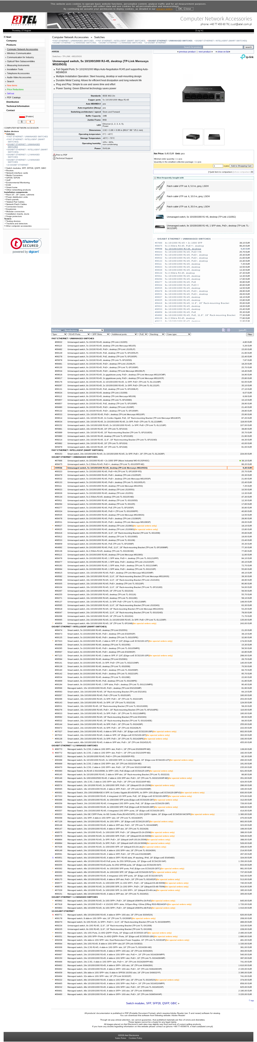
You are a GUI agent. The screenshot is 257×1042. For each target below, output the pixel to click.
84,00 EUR (247, 721)
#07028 (58, 847)
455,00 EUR (246, 742)
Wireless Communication (19, 53)
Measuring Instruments (18, 65)
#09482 (58, 349)
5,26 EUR (247, 346)
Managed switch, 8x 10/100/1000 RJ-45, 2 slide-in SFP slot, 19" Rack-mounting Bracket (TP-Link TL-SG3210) (118, 774)
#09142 (58, 673)
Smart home (11, 187)
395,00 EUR (246, 890)
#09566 (58, 688)
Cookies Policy (135, 1038)
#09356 (58, 803)
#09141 (58, 663)
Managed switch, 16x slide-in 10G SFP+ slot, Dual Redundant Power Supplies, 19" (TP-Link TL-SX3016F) (116, 940)
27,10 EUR (247, 389)
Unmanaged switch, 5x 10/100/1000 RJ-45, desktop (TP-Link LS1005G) (100, 489)
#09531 (58, 522)
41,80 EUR (247, 681)
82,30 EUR (247, 756)
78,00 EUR (247, 612)
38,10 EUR (246, 461)
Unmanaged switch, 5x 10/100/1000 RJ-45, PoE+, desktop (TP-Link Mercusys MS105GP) (109, 479)
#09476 (58, 558)
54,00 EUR (247, 587)
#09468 (58, 782)
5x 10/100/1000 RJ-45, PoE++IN (183, 252)
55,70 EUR (247, 594)
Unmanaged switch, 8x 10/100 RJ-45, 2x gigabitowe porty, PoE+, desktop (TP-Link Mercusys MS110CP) (115, 378)
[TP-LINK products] (247, 58)
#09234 (58, 925)
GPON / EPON (13, 178)
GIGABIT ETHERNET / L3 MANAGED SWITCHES (120, 43)
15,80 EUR (247, 529)
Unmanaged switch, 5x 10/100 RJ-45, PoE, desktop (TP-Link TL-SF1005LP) (102, 353)
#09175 (58, 879)
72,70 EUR (247, 565)
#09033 (58, 713)
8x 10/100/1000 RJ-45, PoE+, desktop (186, 291)
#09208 (58, 940)
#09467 (58, 954)
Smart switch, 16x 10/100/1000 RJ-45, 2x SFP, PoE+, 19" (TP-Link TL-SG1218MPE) (106, 713)
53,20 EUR (247, 609)
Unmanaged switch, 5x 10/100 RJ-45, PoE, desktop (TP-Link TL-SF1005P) (102, 356)
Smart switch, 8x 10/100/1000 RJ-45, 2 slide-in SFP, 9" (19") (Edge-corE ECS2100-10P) (108, 655)
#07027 (58, 731)
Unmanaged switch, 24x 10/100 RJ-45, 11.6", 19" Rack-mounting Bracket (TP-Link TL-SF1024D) (112, 440)
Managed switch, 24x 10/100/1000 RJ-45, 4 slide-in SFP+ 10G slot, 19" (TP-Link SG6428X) (110, 965)
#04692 (58, 547)
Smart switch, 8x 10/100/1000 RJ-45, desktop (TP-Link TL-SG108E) (98, 677)
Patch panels (12, 199)
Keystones (11, 209)
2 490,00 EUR (245, 933)
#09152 (58, 425)
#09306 (58, 947)
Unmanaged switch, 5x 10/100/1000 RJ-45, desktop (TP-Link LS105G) (201, 217)
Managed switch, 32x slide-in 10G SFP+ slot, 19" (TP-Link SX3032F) (99, 976)
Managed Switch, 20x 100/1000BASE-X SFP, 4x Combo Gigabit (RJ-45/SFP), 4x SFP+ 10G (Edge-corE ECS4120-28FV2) (124, 792)
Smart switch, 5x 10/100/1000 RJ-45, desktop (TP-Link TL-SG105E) (98, 645)
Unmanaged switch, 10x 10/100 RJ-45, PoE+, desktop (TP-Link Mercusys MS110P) (106, 414)
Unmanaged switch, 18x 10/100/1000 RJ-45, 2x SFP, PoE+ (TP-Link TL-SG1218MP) (106, 602)
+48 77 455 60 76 (219, 24)
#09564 (58, 944)
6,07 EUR (247, 393)
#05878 (58, 360)
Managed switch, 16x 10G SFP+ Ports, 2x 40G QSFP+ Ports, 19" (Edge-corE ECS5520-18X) (110, 936)
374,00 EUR (246, 980)
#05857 (58, 400)
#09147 (58, 829)
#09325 (58, 756)
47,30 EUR (247, 497)
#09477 (58, 562)
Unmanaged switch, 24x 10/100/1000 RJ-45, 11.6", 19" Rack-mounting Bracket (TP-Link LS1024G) (113, 605)
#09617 (58, 378)
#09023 (58, 489)
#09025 (58, 529)
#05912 (58, 536)
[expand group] (223, 331)
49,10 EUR (247, 573)
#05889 (58, 432)
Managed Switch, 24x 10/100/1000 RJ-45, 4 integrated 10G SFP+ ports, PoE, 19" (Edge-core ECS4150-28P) (118, 803)
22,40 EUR (247, 356)
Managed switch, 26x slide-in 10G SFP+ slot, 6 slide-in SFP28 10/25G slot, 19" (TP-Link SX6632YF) (113, 972)
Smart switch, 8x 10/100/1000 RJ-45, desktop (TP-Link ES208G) (97, 659)
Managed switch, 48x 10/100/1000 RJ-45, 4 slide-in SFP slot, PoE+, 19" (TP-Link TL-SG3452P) (111, 879)
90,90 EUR (247, 583)
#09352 (58, 933)
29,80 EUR (247, 411)
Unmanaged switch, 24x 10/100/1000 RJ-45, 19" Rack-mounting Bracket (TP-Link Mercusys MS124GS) (115, 609)
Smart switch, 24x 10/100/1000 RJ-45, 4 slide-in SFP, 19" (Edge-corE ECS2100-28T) (106, 735)
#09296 (58, 699)
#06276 (58, 710)
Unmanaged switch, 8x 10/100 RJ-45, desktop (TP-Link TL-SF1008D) (99, 400)
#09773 (58, 749)
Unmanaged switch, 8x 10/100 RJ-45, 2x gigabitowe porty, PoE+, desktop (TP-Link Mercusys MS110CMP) (116, 375)
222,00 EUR (246, 728)
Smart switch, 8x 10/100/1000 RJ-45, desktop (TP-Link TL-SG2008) (98, 666)
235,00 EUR (246, 767)
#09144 (58, 724)
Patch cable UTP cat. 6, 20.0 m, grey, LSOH (188, 206)
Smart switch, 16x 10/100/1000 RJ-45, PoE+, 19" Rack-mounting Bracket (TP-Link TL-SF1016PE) (112, 710)
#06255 (58, 594)
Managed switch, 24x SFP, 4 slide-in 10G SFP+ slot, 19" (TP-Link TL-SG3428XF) (105, 818)
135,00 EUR (246, 620)
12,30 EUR (247, 500)
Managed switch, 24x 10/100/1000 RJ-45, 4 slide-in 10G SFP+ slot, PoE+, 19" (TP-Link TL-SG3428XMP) (116, 958)
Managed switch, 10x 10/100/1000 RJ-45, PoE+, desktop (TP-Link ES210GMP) (104, 688)
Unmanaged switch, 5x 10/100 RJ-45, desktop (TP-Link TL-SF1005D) (99, 360)
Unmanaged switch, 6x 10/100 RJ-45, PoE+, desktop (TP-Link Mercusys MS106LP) (106, 371)
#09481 (58, 364)
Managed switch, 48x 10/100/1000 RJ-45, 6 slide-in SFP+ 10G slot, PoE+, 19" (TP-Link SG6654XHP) (114, 994)
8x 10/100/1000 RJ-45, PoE (180, 312)
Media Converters (14, 175)
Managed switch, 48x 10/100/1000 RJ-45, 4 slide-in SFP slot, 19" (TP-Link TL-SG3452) (107, 894)
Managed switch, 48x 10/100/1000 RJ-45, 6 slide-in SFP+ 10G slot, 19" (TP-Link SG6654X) (110, 991)
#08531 (58, 706)
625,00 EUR (246, 987)
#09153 (58, 454)
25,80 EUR (247, 378)
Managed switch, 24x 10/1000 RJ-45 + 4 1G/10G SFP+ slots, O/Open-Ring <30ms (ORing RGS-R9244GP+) (117, 904)
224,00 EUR (246, 454)
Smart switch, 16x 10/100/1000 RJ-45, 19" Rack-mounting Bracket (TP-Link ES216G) (106, 692)
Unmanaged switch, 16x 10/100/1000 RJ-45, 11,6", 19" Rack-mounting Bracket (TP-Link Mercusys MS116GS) (118, 576)
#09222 (58, 980)
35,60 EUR (247, 533)
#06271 (58, 598)
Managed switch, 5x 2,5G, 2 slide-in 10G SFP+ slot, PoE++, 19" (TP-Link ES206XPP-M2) (108, 749)
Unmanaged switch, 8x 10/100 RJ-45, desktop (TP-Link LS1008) (97, 393)
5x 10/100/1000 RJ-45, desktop (183, 249)
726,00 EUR (246, 803)
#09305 (58, 583)
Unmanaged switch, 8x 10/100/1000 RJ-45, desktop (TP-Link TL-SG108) (101, 540)
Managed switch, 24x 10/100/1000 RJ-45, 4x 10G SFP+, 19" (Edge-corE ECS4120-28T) (108, 821)
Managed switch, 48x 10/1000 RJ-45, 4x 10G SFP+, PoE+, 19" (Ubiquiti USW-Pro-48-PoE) (109, 908)
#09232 (58, 987)
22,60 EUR (247, 677)
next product (205, 51)
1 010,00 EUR (245, 908)
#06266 (58, 616)
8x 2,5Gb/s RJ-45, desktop (180, 318)
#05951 (58, 858)
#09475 (58, 464)
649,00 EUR (246, 807)
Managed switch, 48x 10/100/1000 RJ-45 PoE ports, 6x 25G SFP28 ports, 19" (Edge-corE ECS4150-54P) (116, 861)
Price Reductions (15, 89)
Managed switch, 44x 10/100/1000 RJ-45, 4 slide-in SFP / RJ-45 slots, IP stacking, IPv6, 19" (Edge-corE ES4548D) (120, 858)
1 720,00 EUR (245, 904)
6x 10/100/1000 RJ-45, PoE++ (182, 285)
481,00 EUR (246, 940)
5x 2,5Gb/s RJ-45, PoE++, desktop (184, 246)
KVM (8, 185)
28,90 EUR (247, 403)
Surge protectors (14, 216)
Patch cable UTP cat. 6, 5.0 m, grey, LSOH (188, 186)
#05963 (58, 908)
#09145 (58, 774)
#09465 (58, 983)
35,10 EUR (247, 385)
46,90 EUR (247, 580)
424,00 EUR (246, 782)
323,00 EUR (246, 825)
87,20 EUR (247, 418)
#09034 (58, 422)
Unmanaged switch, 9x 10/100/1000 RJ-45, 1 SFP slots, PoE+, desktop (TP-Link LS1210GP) (110, 562)
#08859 (58, 544)
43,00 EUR (247, 443)
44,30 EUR (247, 440)
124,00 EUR (246, 702)
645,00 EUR (246, 901)
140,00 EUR (246, 663)
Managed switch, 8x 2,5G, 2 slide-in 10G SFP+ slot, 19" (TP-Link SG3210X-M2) (104, 764)
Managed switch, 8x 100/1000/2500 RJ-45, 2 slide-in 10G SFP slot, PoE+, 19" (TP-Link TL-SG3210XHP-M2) (117, 778)
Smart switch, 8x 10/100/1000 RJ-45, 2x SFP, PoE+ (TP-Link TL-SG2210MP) (103, 663)
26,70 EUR (247, 659)
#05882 (58, 443)
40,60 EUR (247, 511)
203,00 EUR (246, 699)
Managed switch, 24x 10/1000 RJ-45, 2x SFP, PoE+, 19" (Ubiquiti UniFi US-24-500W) (107, 843)
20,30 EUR (247, 475)
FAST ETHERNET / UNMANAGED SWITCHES (73, 41)
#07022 (58, 735)
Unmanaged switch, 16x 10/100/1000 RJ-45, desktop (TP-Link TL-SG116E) (102, 598)
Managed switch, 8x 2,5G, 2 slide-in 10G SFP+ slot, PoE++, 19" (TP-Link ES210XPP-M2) (108, 753)
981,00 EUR (246, 868)
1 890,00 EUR (245, 936)
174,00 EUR (246, 641)
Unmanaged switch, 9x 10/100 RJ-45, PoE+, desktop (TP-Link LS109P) (100, 407)
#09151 (58, 894)
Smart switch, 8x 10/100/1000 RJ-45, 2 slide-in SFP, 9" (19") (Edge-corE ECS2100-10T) (108, 641)
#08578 (58, 886)
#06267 (58, 591)
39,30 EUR (247, 576)
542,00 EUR (246, 876)
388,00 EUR (246, 832)
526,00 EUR (246, 836)
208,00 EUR (246, 847)
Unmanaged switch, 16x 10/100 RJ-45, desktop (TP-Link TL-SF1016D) (100, 436)
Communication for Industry (20, 57)
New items (12, 85)
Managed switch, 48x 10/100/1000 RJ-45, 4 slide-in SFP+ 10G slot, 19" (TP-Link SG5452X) (110, 915)
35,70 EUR (247, 432)
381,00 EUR (246, 947)
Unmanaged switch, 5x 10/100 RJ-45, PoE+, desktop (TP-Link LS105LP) (101, 349)
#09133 (58, 482)
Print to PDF (61, 155)
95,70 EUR (247, 673)
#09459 (58, 972)
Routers (9, 170)
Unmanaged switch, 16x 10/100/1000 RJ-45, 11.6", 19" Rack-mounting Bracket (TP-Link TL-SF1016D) (114, 587)
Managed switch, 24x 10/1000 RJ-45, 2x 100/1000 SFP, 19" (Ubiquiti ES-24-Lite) (105, 847)
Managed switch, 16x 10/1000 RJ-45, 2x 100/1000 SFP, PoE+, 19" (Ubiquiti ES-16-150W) (109, 785)
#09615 (58, 573)
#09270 (58, 922)
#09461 (58, 991)
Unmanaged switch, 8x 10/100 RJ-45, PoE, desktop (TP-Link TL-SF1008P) (102, 403)
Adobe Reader (178, 1015)
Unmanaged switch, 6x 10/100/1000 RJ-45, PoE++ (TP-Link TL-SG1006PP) (102, 511)
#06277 (58, 508)
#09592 (58, 717)
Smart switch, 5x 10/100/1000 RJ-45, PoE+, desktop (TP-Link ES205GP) (101, 634)
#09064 (58, 569)
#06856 (58, 623)
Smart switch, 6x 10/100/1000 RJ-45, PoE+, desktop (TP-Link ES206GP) (101, 652)
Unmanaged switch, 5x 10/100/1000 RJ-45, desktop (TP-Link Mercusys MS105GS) (107, 468)
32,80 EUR (247, 637)
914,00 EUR (246, 886)
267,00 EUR (246, 854)
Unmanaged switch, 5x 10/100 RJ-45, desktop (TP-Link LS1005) (97, 342)
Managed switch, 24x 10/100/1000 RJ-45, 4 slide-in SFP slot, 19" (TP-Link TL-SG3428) (107, 829)
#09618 (58, 609)
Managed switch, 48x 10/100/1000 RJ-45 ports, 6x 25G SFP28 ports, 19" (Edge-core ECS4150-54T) (114, 865)
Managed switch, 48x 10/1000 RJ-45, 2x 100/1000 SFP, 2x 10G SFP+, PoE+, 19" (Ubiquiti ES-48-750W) (116, 886)
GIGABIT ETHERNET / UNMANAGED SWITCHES (170, 41)
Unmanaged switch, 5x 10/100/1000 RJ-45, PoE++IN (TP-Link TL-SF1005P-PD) (104, 471)
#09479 (58, 475)
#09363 (58, 872)
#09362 (58, 868)
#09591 (58, 854)
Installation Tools (15, 69)
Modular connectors (15, 211)
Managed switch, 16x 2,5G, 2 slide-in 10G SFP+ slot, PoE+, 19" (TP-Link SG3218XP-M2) (108, 782)
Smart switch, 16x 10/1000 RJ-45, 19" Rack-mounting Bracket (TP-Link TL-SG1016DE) (107, 706)
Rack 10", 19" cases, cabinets (20, 194)
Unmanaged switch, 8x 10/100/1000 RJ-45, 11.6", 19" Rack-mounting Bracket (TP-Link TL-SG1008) (113, 533)
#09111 (58, 486)
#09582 (58, 576)
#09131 (58, 389)
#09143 (58, 702)
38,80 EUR (247, 429)
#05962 (58, 901)
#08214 (58, 440)
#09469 (58, 764)
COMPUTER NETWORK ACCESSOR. (21, 128)
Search (10, 81)
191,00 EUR (246, 764)
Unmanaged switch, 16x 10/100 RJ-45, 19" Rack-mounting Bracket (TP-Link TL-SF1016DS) (109, 432)
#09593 (58, 692)
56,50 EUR (247, 591)
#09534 (58, 371)
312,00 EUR (246, 800)
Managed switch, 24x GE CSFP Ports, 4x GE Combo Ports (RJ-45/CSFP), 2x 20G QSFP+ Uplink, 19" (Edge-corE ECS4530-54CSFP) (129, 814)
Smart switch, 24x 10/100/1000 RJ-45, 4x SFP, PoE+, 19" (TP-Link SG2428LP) (104, 728)
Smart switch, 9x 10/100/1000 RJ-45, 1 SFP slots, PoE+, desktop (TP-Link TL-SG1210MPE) (110, 684)
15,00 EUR (247, 349)
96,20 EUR (247, 464)
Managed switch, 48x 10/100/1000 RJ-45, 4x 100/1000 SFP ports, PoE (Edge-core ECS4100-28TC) (114, 868)
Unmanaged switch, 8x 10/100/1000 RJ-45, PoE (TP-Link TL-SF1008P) (100, 544)
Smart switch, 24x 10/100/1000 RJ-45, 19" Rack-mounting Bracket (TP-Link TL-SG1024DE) (109, 721)
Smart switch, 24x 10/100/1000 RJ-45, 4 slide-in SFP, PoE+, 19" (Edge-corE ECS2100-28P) (110, 731)
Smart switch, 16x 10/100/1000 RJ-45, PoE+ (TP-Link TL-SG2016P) (99, 695)
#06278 (58, 356)
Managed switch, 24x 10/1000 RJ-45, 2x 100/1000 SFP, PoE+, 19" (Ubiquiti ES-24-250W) (109, 832)
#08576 (58, 836)
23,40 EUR (247, 540)
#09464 (58, 976)
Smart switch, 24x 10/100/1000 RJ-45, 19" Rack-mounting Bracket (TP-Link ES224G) (106, 717)
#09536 (58, 468)
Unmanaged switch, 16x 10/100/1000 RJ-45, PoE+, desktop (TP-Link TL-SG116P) (105, 583)
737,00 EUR (246, 872)
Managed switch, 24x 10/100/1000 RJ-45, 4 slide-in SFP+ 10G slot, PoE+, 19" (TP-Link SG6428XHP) (114, 969)
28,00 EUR (247, 522)
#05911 (58, 500)
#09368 (58, 760)
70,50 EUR (247, 666)
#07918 (58, 904)
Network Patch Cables (16, 204)
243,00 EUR (246, 623)
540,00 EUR (246, 954)
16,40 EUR (247, 371)
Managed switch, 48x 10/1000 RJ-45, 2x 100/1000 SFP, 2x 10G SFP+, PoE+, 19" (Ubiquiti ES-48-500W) (116, 883)
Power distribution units (17, 197)
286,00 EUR (246, 785)
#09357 (58, 811)
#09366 (58, 800)
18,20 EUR (247, 364)
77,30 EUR (247, 547)
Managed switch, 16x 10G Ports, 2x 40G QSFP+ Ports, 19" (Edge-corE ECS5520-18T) (107, 933)
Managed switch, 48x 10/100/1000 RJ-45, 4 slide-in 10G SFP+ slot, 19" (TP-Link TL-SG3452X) (111, 980)
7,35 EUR (247, 486)
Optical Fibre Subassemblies (21, 61)
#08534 (58, 677)
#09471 (58, 742)
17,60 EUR (247, 504)
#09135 (58, 637)
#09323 (58, 471)
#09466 (58, 962)
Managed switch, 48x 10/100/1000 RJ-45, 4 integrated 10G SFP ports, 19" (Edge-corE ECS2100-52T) (115, 876)
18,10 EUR (247, 526)
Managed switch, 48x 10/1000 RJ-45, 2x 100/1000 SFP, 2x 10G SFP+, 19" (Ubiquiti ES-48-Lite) (111, 890)
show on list (223, 51)
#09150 (58, 958)
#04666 (58, 645)
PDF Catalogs (14, 97)
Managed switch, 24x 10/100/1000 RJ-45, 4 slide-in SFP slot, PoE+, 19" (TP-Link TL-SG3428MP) (112, 825)
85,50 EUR (247, 717)
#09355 (58, 865)
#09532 (58, 479)
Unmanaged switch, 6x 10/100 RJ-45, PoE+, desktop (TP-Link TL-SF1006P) (102, 367)
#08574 (58, 785)
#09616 (58, 375)
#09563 (58, 951)
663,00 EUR (246, 821)
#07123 (58, 655)
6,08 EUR (247, 396)
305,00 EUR (246, 894)
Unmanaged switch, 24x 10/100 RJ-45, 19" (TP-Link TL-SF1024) (97, 443)
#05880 (58, 436)
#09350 (58, 876)
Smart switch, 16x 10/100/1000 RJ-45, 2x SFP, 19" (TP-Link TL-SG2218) (101, 702)
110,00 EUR (246, 710)
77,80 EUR (247, 551)
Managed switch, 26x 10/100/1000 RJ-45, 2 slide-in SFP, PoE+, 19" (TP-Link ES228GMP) (109, 854)
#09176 (58, 382)
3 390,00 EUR (245, 972)
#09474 (58, 630)
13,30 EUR (247, 493)
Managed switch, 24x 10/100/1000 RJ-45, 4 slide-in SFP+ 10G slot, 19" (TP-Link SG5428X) (110, 951)
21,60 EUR (247, 479)
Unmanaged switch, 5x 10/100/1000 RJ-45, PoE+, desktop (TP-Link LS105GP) (104, 475)
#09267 (58, 695)
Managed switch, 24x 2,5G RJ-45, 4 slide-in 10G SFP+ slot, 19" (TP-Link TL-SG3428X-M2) (109, 947)
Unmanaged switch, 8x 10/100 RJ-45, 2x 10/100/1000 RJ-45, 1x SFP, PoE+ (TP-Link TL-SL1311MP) (114, 382)
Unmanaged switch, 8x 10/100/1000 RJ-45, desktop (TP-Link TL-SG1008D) (102, 536)
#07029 (58, 890)
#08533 (58, 540)
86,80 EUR (247, 774)
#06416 (58, 533)
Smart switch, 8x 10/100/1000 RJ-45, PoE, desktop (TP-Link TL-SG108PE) (102, 681)
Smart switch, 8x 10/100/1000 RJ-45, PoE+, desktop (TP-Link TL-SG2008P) (102, 670)
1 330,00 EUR (245, 944)
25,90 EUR (247, 414)
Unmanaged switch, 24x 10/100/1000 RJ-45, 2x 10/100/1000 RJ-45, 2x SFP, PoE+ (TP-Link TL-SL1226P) (116, 620)
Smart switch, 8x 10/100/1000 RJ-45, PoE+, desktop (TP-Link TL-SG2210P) (102, 673)
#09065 (58, 620)
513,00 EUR (246, 879)
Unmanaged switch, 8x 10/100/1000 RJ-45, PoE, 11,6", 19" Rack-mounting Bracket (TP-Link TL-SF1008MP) (117, 547)
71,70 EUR (247, 616)
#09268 (58, 818)
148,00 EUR (246, 602)
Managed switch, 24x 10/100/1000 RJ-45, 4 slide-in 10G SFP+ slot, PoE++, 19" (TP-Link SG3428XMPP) (116, 954)
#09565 (58, 789)
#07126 (58, 821)
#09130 (58, 367)
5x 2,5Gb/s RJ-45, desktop (180, 273)
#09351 (58, 936)
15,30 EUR (247, 645)
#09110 (58, 346)
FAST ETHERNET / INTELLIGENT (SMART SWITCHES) (121, 41)
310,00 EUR (246, 925)
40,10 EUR (247, 562)
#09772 (58, 753)
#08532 (58, 721)
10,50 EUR (247, 489)
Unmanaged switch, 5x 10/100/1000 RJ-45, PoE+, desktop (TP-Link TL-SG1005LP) (106, 482)
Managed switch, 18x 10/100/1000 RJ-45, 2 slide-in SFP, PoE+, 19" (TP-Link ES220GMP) (109, 789)
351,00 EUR (246, 778)
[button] (26, 245)
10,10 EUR (247, 400)
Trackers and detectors (17, 223)
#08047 (58, 612)
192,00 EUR (246, 739)
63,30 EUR (247, 605)
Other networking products (18, 190)
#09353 (58, 814)
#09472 (58, 728)
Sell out (10, 93)
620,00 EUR (246, 915)
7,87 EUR (247, 360)
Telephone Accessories (18, 73)
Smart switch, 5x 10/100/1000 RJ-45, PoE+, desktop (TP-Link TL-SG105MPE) (103, 648)
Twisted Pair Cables (15, 202)
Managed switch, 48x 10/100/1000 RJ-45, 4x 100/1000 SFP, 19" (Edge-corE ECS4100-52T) (110, 872)
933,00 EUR (246, 865)
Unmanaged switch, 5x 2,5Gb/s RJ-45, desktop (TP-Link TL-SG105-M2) (100, 497)
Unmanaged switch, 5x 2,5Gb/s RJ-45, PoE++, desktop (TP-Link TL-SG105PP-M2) (105, 464)
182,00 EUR (246, 753)
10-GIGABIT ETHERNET (155, 43)
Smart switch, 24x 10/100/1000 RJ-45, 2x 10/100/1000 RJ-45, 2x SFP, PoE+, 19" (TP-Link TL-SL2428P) (115, 454)
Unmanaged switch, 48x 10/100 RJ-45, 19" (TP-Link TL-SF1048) (97, 447)
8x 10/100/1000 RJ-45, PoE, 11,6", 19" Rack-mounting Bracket (200, 315)
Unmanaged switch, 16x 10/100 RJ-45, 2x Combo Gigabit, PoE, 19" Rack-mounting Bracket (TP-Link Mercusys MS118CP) (124, 418)
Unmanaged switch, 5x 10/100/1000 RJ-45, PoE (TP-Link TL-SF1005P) (100, 508)
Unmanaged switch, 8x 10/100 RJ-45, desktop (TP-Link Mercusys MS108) (101, 396)
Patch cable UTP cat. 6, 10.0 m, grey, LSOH (188, 196)
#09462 (58, 969)
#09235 (58, 929)
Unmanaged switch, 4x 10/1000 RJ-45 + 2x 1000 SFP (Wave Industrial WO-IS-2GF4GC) (108, 461)
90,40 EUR (247, 684)
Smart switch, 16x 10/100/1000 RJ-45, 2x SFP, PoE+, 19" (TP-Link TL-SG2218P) (105, 699)
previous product (187, 51)
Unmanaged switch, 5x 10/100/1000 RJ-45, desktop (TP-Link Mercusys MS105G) (105, 486)
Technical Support (64, 158)
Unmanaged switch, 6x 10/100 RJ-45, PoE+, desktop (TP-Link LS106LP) (101, 364)
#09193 (58, 565)
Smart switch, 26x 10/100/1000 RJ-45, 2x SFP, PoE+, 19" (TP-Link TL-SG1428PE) (105, 739)
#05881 (58, 429)
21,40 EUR (247, 407)
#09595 (58, 605)
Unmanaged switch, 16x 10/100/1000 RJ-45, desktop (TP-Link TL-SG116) (101, 594)
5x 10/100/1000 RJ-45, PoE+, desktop (186, 255)
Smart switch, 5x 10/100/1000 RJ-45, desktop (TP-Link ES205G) (97, 630)
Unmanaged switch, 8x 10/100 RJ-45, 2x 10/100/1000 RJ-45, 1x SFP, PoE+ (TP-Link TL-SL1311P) (113, 385)
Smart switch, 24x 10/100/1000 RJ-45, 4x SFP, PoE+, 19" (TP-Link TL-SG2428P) (105, 724)
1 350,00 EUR (245, 861)
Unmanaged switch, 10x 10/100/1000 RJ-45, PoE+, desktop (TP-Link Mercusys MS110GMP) (110, 573)
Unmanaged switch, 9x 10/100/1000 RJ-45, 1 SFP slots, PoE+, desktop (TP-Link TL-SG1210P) (111, 569)
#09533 (58, 414)
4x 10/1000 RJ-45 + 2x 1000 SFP (183, 243)
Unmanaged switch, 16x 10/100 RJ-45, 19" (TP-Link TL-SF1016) (97, 429)
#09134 (58, 497)
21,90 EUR (247, 353)
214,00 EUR (246, 850)
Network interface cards (17, 173)
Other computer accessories (19, 226)
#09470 (58, 767)
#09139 (58, 666)
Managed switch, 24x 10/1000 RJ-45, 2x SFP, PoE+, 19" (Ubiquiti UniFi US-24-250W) (107, 839)
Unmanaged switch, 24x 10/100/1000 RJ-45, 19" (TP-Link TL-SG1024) (100, 616)
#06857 (58, 403)
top (252, 1000)
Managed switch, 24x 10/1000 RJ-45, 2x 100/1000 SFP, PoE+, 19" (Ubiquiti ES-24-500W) (109, 836)
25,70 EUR (247, 367)
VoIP (8, 180)
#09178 (58, 918)
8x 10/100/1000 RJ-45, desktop (182, 288)
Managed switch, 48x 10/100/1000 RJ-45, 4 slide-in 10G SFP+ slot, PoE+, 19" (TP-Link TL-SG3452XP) (115, 987)
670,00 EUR (246, 796)
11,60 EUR (247, 555)
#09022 (58, 342)
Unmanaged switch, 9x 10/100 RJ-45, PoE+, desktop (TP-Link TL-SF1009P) (102, 411)
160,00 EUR (246, 695)
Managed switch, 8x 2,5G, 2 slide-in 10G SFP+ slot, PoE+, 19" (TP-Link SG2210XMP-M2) (109, 767)
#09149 (58, 850)
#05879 (58, 447)
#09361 (58, 792)
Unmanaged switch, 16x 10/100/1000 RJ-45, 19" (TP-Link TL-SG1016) (100, 591)
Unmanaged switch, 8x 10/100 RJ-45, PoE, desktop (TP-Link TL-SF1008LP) (102, 389)
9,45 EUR (247, 468)
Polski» (29, 116)
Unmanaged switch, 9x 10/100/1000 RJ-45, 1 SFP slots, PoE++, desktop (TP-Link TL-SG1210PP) (112, 558)
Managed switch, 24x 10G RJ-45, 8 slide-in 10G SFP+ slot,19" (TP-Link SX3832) (104, 944)
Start (8, 37)
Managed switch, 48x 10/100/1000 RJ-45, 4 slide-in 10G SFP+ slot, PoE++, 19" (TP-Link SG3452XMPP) (116, 983)
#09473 (58, 634)
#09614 (58, 418)
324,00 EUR (246, 858)
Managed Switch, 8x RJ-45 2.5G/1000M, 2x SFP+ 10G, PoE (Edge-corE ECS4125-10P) (108, 771)
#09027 (58, 526)
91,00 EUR (247, 447)
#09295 (58, 648)
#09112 (58, 396)
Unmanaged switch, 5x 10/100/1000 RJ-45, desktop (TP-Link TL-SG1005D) (102, 500)
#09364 (58, 807)
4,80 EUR (247, 342)
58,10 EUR (247, 598)
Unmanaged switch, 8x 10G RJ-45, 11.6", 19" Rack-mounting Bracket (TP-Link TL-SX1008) (109, 925)
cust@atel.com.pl (241, 24)
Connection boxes (14, 207)
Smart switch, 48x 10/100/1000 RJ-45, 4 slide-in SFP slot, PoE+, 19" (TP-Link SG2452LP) (109, 742)
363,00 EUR (246, 951)
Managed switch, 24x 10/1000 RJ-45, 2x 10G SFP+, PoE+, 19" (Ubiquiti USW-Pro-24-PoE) (109, 901)
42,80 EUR (247, 652)
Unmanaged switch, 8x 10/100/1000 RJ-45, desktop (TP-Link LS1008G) (100, 529)
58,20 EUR (247, 706)
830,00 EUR (246, 792)
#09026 (58, 493)
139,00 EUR (246, 749)
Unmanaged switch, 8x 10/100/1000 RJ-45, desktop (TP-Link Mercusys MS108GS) (105, 515)
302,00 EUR (246, 735)
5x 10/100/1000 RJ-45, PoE (180, 282)
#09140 (58, 670)
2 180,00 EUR (245, 991)
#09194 (58, 684)
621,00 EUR (246, 771)
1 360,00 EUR (245, 814)
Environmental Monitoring (18, 182)
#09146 (58, 778)
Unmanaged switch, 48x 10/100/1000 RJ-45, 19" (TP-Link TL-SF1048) (100, 623)
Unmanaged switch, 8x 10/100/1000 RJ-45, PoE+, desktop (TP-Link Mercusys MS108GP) (109, 522)
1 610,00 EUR (245, 965)
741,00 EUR (246, 962)
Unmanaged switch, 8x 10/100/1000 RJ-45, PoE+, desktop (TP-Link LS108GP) (104, 518)
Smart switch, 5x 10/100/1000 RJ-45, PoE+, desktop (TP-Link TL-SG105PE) (102, 637)
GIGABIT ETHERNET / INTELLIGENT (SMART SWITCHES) (221, 41)
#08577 (58, 883)
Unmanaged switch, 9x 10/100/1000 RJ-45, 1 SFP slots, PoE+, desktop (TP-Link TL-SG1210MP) (112, 565)
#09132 (58, 411)
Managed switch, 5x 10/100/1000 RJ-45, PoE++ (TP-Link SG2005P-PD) (100, 756)
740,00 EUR (246, 883)
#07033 (58, 796)
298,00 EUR (246, 655)
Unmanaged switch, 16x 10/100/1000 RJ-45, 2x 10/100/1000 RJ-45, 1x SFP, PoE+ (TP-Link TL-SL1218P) (116, 425)
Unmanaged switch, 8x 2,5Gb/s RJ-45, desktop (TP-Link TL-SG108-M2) (100, 551)
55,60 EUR (247, 569)
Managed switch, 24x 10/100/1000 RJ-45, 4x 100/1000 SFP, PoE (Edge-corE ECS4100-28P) (110, 807)
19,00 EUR (247, 536)
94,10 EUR (247, 558)
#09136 (58, 551)
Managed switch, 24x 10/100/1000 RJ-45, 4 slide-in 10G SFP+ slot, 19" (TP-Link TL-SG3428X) (111, 850)
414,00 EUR (246, 811)
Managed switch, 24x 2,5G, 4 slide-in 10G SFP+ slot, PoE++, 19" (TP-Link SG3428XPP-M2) (110, 962)
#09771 (58, 915)
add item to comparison (221, 172)
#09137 (58, 602)
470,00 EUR (246, 818)
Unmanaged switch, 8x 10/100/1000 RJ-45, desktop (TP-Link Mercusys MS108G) (105, 555)
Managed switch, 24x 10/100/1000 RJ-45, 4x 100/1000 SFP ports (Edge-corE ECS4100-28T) (110, 800)
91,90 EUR (247, 688)
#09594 (58, 659)
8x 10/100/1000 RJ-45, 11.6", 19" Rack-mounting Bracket (197, 303)
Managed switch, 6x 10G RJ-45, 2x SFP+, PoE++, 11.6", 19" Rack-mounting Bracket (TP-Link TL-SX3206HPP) (118, 922)
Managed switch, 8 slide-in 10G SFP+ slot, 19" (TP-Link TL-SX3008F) (99, 918)
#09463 (58, 965)
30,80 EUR (247, 508)
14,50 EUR (247, 515)
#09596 (58, 580)
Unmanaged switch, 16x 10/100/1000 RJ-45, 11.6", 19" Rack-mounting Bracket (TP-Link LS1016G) (113, 580)
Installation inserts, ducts (17, 214)
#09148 (58, 825)
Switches (10, 134)
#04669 (58, 681)
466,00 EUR (246, 922)
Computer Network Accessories (22, 49)
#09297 (58, 385)
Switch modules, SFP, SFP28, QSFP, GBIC (151, 1003)
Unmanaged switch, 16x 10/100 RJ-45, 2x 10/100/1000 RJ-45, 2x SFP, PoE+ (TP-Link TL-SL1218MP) (114, 422)
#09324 (58, 511)
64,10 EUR (247, 692)
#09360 (58, 771)
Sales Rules (120, 1038)
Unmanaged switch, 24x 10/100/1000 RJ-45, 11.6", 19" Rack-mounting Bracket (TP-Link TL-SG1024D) (115, 612)
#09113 (58, 555)
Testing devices (13, 221)
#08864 (58, 839)
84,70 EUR (247, 670)
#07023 (58, 641)
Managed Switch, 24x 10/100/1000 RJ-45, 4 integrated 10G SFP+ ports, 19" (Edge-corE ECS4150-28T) (115, 811)
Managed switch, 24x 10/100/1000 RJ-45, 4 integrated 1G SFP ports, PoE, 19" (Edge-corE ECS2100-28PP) (117, 796)
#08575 (58, 832)
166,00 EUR (246, 829)
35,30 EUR (247, 544)
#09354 (58, 861)
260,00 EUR (246, 760)
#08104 (58, 587)
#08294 (58, 504)
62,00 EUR (247, 382)
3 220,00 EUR (245, 994)
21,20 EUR (247, 630)
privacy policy (164, 9)
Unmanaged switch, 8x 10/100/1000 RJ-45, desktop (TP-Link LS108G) (100, 526)
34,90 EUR (247, 375)
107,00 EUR (246, 425)
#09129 (58, 353)
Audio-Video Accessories (19, 77)
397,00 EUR (246, 958)
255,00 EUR (246, 724)
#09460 (58, 994)
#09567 (58, 652)
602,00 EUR (246, 731)
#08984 (58, 843)
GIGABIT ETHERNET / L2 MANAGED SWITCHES (74, 43)
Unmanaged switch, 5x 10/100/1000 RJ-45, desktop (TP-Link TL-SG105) (101, 504)
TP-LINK (66, 56)
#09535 (58, 515)
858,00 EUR (246, 983)
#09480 (58, 407)
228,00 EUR (246, 929)
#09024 (58, 393)
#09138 (58, 739)
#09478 (58, 518)
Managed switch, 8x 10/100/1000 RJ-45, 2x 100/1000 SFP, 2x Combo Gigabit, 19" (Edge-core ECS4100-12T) (118, 760)
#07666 (58, 461)
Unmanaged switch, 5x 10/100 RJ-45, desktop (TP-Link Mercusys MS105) (101, 346)
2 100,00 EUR (245, 969)
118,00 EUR (246, 422)
